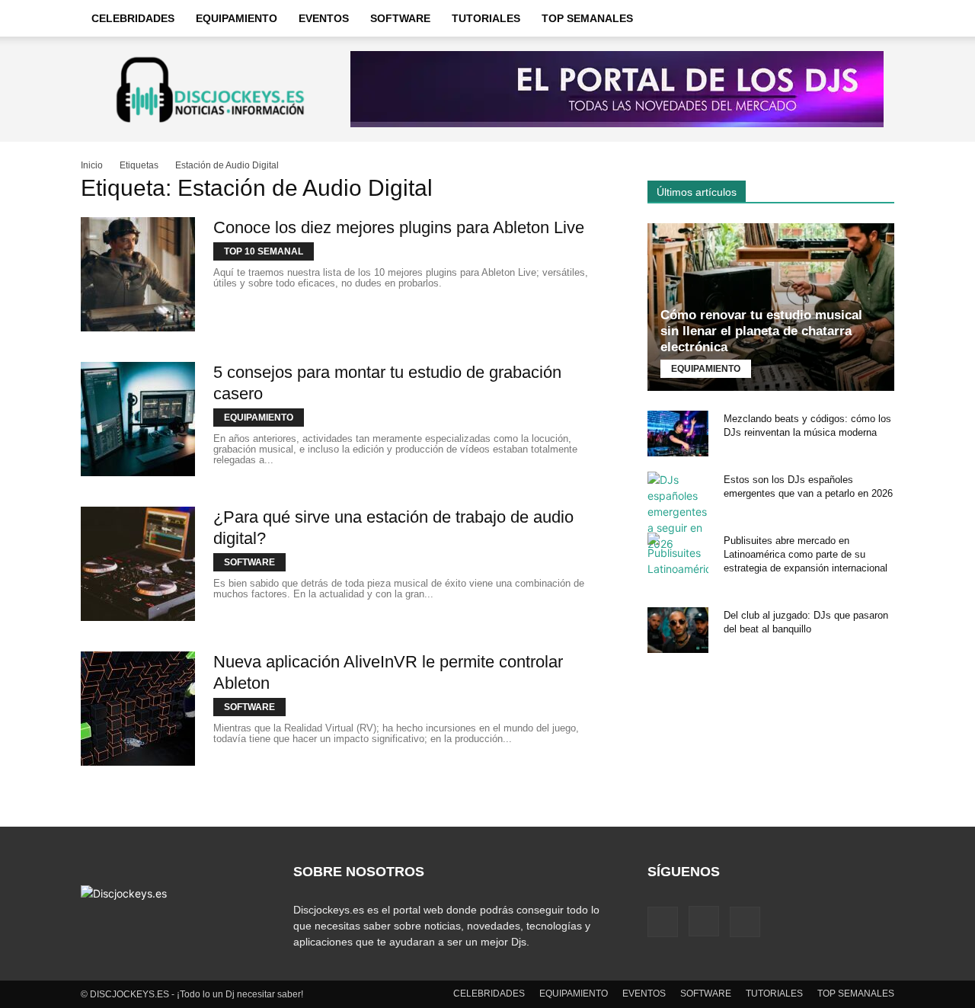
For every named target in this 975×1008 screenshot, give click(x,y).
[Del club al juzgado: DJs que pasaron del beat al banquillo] (677, 630)
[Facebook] (662, 922)
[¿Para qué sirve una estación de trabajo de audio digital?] (138, 564)
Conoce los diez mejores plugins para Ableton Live (398, 227)
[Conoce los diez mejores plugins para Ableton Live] (138, 274)
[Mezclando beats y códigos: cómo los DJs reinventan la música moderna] (677, 433)
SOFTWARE (400, 18)
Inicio (92, 165)
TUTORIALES (486, 18)
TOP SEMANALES (587, 18)
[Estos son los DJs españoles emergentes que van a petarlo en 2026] (677, 512)
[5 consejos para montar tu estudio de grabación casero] (138, 419)
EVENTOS (324, 18)
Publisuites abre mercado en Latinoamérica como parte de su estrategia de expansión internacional (805, 554)
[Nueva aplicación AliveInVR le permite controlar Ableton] (138, 708)
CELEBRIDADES (132, 18)
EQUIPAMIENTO (236, 18)
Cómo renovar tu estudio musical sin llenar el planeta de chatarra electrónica (761, 331)
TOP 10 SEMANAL (263, 251)
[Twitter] (745, 922)
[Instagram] (704, 921)
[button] (876, 19)
